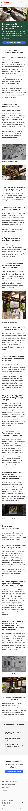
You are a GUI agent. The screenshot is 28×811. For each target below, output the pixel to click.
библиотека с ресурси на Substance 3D (12, 460)
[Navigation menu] (2, 2)
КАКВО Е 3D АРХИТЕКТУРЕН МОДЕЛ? (12, 739)
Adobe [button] (3, 793)
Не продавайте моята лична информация (10, 808)
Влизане (24, 2)
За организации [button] (5, 787)
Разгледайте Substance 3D (14, 42)
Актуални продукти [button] (6, 796)
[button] (20, 2)
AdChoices (21, 808)
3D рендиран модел (14, 220)
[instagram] (5, 803)
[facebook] (2, 803)
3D (2, 5)
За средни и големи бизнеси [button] (8, 784)
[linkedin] (9, 803)
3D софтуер (20, 710)
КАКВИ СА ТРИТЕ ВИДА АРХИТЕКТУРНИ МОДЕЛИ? (12, 745)
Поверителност (20, 805)
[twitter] (7, 803)
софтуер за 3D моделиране (9, 137)
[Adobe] (6, 2)
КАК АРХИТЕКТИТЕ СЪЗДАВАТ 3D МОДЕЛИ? (13, 733)
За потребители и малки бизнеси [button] (9, 781)
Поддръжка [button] (4, 790)
